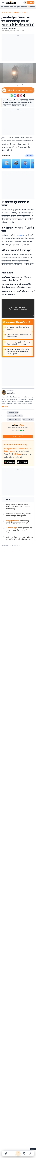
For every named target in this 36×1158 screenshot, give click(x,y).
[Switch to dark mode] (24, 2)
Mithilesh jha (11, 28)
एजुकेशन (9, 448)
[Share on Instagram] (21, 95)
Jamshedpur (25, 12)
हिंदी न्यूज (18, 454)
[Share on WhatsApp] (12, 95)
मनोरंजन (15, 448)
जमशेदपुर (21, 235)
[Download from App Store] (22, 462)
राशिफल (12, 451)
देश (5, 448)
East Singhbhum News (15, 416)
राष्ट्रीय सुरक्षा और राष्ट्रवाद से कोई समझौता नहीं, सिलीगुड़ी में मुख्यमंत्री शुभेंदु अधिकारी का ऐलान (19, 538)
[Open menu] (3, 2)
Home (3, 12)
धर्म (30, 448)
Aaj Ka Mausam (13, 412)
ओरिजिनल (32, 7)
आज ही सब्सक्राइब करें (18, 436)
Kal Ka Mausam (28, 419)
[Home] (11, 2)
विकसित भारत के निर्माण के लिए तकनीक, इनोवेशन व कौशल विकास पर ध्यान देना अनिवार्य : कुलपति (18, 351)
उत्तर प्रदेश (16, 7)
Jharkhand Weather (14, 419)
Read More (5, 406)
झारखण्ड (6, 7)
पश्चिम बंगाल (24, 7)
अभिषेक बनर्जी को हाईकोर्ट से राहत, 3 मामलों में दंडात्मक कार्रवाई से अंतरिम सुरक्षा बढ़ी (18, 515)
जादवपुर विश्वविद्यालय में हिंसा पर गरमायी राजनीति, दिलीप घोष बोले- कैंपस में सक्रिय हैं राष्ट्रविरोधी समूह (18, 506)
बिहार (11, 7)
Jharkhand (16, 12)
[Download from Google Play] (9, 462)
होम (2, 7)
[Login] (18, 1153)
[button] (18, 73)
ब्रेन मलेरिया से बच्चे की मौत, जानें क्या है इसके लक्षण (18, 328)
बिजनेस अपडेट (24, 448)
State (9, 12)
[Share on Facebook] (15, 95)
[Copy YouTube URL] (18, 95)
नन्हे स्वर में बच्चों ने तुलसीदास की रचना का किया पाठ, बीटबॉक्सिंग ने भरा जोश (18, 343)
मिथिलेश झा (12, 393)
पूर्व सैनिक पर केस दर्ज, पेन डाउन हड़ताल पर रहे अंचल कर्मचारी (19, 336)
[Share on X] (24, 95)
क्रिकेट (6, 451)
